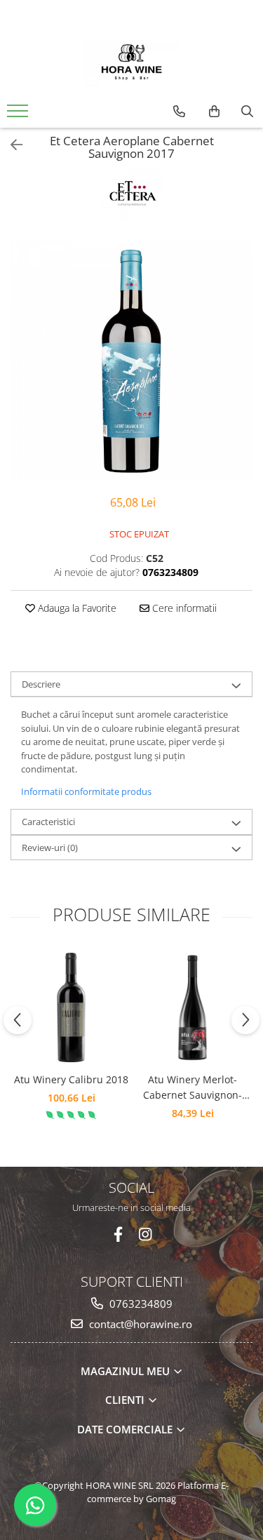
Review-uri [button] (50, 847)
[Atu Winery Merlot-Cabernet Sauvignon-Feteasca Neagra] (192, 1007)
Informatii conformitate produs (86, 791)
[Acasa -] (132, 62)
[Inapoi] (10, 144)
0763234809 (140, 1304)
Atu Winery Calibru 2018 (71, 1079)
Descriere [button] (41, 684)
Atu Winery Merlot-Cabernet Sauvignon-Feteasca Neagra (192, 1088)
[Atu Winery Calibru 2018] (71, 1007)
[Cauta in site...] (247, 112)
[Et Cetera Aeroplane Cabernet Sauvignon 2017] (131, 360)
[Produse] (19, 115)
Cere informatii (183, 608)
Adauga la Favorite (75, 608)
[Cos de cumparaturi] (214, 112)
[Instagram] (145, 1234)
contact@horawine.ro (139, 1324)
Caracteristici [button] (48, 821)
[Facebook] (118, 1234)
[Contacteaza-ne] (179, 112)
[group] (131, 360)
